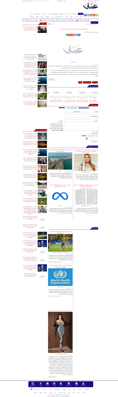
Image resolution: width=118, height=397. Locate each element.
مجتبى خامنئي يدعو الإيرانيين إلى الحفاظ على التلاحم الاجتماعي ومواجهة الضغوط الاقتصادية (30, 65)
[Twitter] (72, 108)
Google (24, 0)
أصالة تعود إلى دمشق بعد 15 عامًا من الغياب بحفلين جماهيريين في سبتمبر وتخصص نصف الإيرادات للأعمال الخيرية (85, 151)
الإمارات (80, 82)
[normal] (51, 24)
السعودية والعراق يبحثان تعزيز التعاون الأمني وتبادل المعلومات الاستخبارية (30, 193)
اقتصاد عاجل (88, 23)
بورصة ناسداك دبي (87, 82)
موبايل (41, 385)
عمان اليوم (28, 0)
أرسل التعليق (94, 141)
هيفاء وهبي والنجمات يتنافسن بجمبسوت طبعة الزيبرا (60, 310)
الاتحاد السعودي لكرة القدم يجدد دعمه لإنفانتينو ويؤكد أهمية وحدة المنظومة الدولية (30, 244)
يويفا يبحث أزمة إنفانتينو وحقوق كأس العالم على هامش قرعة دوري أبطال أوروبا (30, 268)
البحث (48, 0)
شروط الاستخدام (60, 122)
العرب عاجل (94, 82)
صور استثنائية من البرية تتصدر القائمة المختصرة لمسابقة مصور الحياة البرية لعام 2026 (30, 57)
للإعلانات (54, 385)
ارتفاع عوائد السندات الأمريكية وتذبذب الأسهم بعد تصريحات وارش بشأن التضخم (64, 19)
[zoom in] (49, 24)
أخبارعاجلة (94, 23)
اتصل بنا (47, 385)
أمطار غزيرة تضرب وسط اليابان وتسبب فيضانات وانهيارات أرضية (30, 19)
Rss (61, 385)
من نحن (76, 385)
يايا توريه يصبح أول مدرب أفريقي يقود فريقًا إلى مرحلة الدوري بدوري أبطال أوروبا (30, 236)
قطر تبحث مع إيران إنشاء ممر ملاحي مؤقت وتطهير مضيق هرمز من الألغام (30, 153)
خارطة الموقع (83, 385)
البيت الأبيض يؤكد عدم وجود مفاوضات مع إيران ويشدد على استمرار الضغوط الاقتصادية (30, 136)
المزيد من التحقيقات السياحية (55, 261)
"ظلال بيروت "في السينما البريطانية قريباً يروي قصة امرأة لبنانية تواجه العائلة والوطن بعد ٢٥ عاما (30, 73)
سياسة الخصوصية (33, 385)
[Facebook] (84, 108)
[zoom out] (52, 24)
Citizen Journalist (69, 385)
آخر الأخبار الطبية (52, 376)
